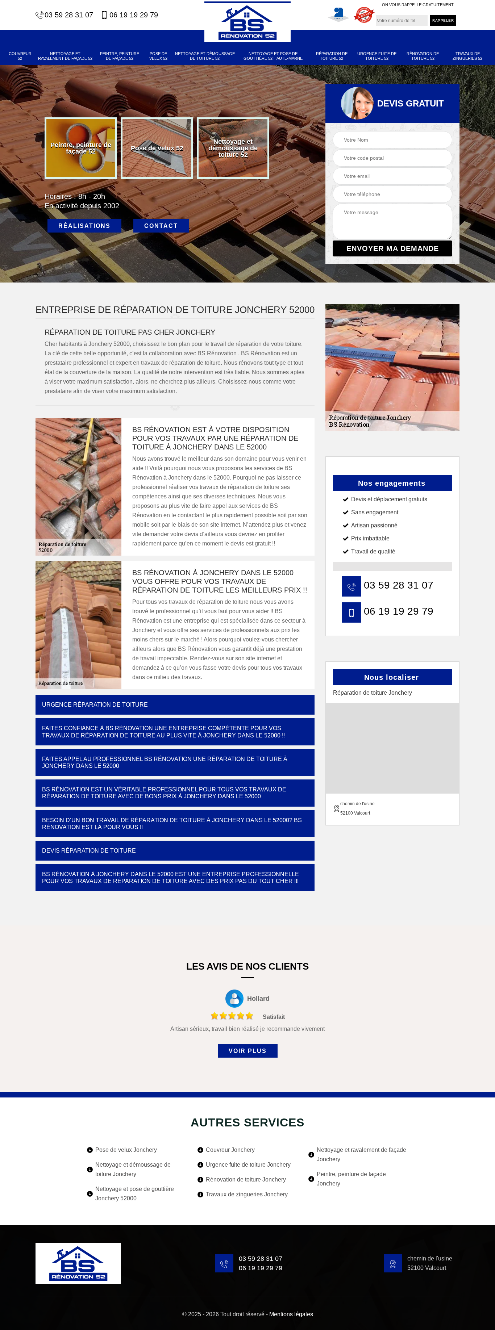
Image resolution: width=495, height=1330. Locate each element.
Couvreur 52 (20, 55)
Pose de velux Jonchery (126, 1150)
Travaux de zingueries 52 (467, 55)
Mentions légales (291, 1314)
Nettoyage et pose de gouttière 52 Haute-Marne (273, 55)
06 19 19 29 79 (133, 15)
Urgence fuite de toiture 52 (376, 55)
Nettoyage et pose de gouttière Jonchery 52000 (134, 1193)
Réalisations (84, 226)
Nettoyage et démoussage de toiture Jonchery (133, 1169)
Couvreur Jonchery (230, 1150)
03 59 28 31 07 (69, 15)
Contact (161, 226)
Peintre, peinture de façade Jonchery (351, 1179)
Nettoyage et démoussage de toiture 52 (205, 55)
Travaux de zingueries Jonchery (247, 1194)
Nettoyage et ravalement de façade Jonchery (361, 1154)
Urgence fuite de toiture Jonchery (248, 1165)
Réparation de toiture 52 (332, 55)
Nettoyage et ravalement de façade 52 (65, 55)
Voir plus (248, 1051)
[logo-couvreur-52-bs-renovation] (247, 21)
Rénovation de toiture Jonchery (246, 1179)
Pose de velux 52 (158, 55)
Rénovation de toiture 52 (423, 55)
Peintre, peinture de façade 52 (119, 55)
